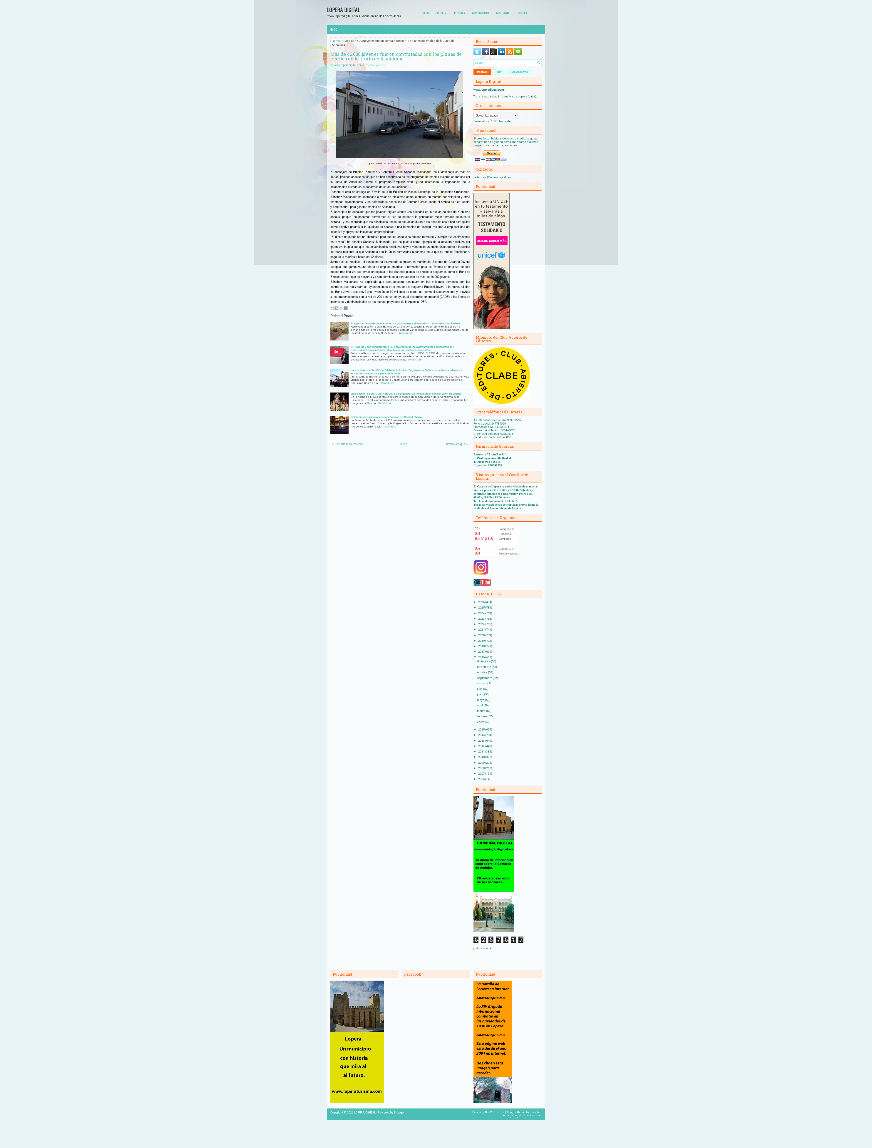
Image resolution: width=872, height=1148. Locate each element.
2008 (481, 768)
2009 (481, 762)
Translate (505, 121)
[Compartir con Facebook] (345, 308)
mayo (481, 700)
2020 (481, 635)
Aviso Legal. (503, 13)
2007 (481, 773)
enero (481, 722)
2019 (481, 640)
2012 (481, 746)
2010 (481, 757)
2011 (481, 751)
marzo (481, 711)
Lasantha (535, 1112)
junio (480, 694)
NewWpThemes (494, 1112)
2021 (481, 629)
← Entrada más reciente (347, 444)
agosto (482, 683)
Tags (498, 72)
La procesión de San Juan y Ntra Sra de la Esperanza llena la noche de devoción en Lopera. (406, 393)
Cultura (522, 13)
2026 (481, 602)
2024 (481, 613)
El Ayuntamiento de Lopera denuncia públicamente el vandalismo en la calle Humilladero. (405, 323)
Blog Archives (519, 72)
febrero (482, 716)
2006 (481, 779)
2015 (481, 729)
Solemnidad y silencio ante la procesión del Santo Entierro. (386, 417)
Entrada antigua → (457, 444)
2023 (481, 618)
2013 (481, 740)
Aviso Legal (484, 948)
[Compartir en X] (341, 308)
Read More (405, 333)
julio (480, 689)
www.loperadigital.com (348, 65)
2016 (481, 657)
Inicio (425, 13)
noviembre (484, 666)
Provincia (459, 13)
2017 (481, 651)
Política (441, 13)
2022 (481, 624)
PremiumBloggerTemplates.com (521, 1115)
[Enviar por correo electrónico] (332, 308)
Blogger (399, 1112)
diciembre (484, 661)
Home (336, 40)
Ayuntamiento (480, 13)
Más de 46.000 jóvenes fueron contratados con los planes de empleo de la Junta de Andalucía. (396, 56)
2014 (481, 735)
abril (480, 705)
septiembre (485, 678)
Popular (482, 72)
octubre (482, 672)
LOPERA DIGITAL (343, 9)
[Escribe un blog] (336, 308)
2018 (481, 646)
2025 (481, 607)
